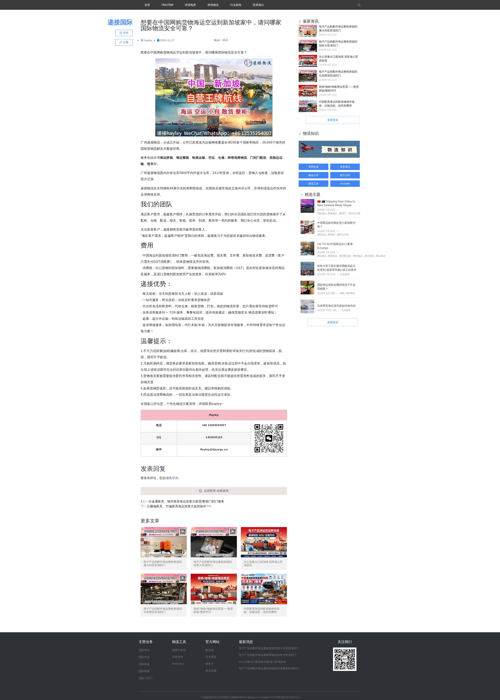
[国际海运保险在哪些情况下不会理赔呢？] (307, 293)
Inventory (178, 663)
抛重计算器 (179, 650)
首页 (147, 4)
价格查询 (177, 656)
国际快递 (144, 664)
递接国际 (120, 22)
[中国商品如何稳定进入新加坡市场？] (307, 233)
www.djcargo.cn (250, 697)
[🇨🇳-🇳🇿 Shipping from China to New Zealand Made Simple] (307, 212)
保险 (342, 293)
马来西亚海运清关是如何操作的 (336, 305)
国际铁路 (144, 671)
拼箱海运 (332, 213)
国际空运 (144, 657)
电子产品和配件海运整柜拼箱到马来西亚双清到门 (163, 610)
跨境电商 (190, 4)
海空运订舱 (354, 213)
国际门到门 (145, 678)
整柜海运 (357, 255)
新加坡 (331, 234)
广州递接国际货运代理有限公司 (216, 697)
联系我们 (258, 4)
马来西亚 (346, 310)
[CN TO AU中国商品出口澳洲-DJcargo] (307, 254)
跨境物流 (213, 4)
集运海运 (381, 255)
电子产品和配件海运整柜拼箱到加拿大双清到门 (267, 654)
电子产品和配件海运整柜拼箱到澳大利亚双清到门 (163, 563)
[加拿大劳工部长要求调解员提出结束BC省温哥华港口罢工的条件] (307, 274)
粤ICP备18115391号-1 (288, 697)
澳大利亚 (369, 255)
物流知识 (311, 133)
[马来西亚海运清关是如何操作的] (307, 312)
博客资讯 (350, 293)
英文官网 (210, 670)
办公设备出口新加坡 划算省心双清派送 (262, 661)
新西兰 (342, 213)
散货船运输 (345, 255)
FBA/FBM (167, 4)
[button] (124, 33)
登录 (175, 478)
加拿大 (209, 663)
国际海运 (322, 213)
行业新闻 (235, 4)
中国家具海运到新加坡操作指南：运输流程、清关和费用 (261, 610)
